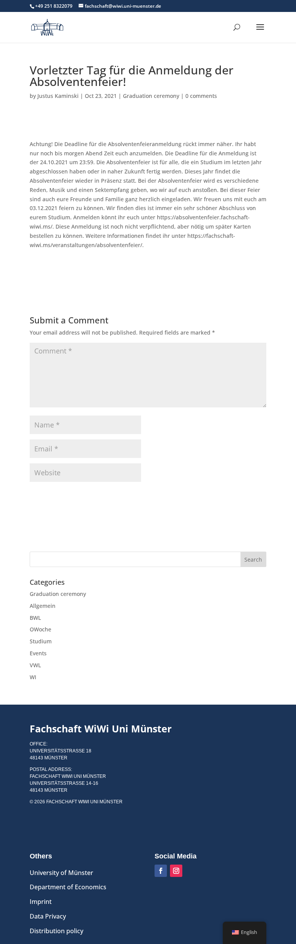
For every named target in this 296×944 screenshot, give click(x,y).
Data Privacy (48, 916)
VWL (35, 665)
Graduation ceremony (151, 95)
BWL (35, 617)
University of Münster (61, 872)
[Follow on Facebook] (161, 871)
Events (38, 653)
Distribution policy (56, 931)
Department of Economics (68, 887)
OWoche (40, 629)
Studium (41, 641)
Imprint (41, 901)
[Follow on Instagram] (176, 871)
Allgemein (43, 605)
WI (33, 677)
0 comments (201, 95)
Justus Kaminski (58, 95)
